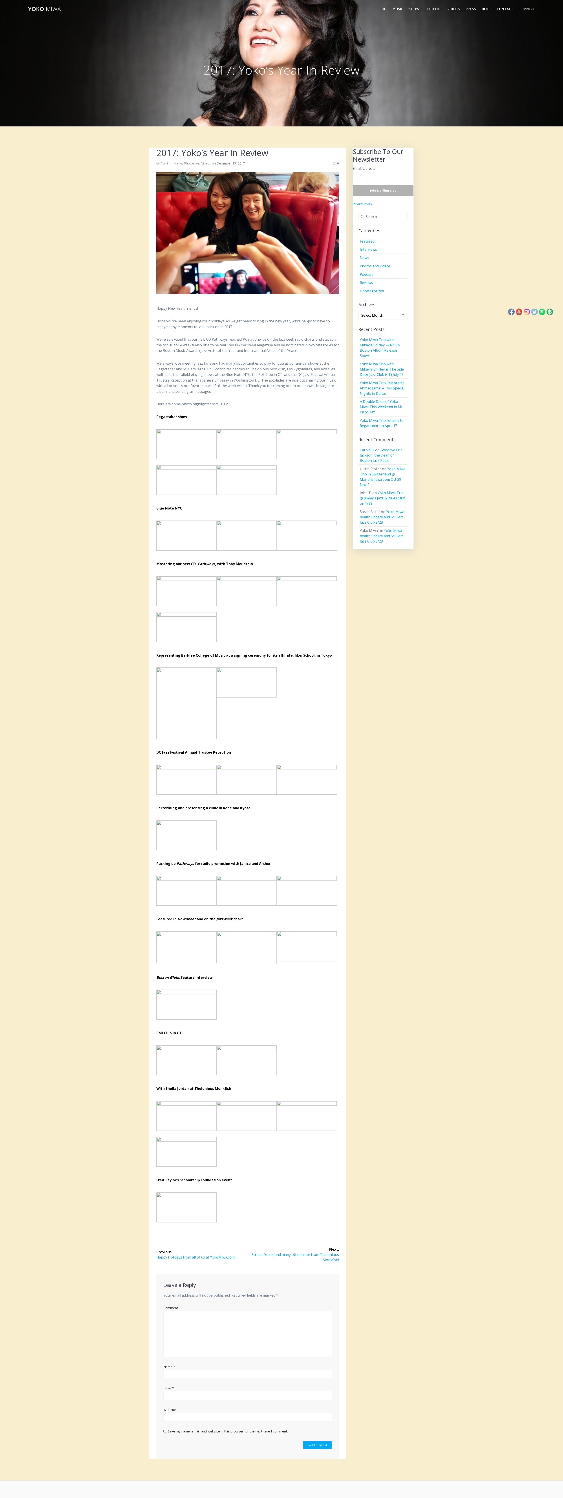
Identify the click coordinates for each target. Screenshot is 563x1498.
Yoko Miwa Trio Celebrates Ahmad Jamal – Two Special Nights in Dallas (382, 388)
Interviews (368, 249)
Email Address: (364, 168)
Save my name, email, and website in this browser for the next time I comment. (228, 1431)
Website (169, 1409)
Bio (384, 9)
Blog (486, 9)
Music (398, 9)
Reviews (366, 282)
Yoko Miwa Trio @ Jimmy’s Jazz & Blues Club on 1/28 (382, 498)
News (178, 163)
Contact (505, 9)
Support (527, 9)
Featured (367, 241)
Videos (454, 9)
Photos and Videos (197, 163)
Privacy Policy (362, 204)
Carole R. (367, 450)
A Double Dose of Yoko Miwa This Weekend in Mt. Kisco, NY (381, 407)
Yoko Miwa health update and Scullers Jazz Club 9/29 (382, 517)
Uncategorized (372, 291)
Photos (434, 9)
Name (169, 1367)
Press (471, 9)
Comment (170, 1308)
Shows (415, 9)
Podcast (366, 274)
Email (168, 1388)
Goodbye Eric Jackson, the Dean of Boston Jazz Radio (381, 455)
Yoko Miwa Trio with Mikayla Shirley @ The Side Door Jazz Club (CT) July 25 (382, 369)
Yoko (44, 9)
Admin (165, 163)
